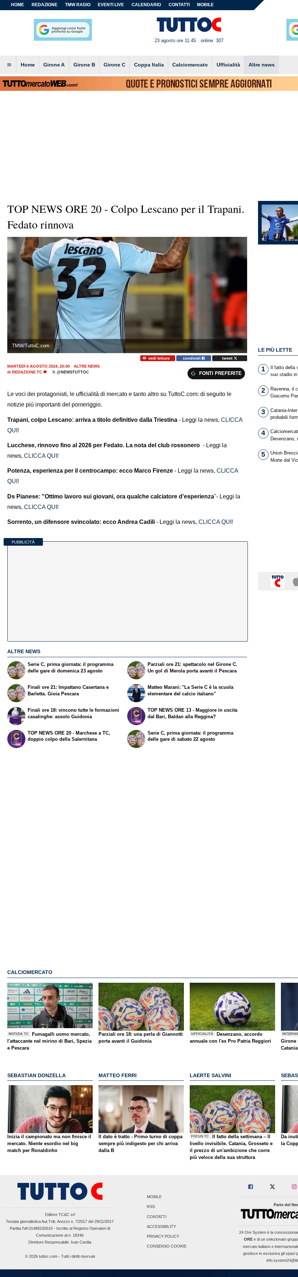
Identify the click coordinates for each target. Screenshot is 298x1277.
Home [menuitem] (28, 65)
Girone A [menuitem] (54, 65)
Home (17, 5)
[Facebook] (251, 1187)
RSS (151, 1207)
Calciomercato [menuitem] (190, 65)
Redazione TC (27, 372)
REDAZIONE (44, 5)
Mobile (154, 1197)
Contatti (156, 1217)
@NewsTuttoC (72, 372)
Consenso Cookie (166, 1246)
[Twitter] (272, 1187)
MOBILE (205, 5)
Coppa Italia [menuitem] (149, 65)
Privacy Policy (163, 1236)
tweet (228, 358)
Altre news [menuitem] (262, 65)
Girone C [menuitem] (114, 65)
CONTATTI (179, 5)
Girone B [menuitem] (84, 65)
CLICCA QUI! (41, 456)
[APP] (279, 580)
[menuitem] (9, 65)
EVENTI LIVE (111, 5)
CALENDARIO (146, 5)
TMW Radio (77, 5)
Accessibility (161, 1226)
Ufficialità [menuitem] (228, 65)
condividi (192, 358)
